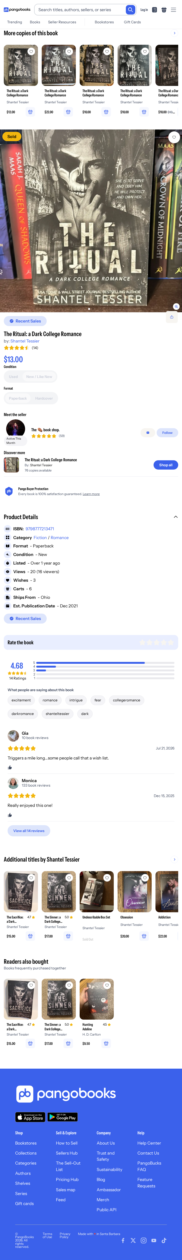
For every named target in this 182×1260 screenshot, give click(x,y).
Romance (60, 537)
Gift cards (24, 1203)
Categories (25, 1163)
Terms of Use (47, 1235)
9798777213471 (40, 528)
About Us (106, 1143)
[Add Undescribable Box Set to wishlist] (107, 878)
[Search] (130, 10)
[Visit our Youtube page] (154, 1240)
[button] (91, 517)
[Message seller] (148, 432)
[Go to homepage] (17, 9)
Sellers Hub (67, 1153)
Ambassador (109, 1189)
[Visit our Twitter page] (133, 1240)
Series (21, 1193)
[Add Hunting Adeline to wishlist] (107, 985)
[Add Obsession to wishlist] (145, 878)
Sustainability (109, 1169)
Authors (23, 1173)
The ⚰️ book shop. (45, 429)
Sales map (65, 1189)
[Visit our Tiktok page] (164, 1240)
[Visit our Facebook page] (123, 1240)
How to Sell (66, 1143)
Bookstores (104, 22)
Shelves (22, 1183)
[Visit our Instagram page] (143, 1240)
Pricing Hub (67, 1179)
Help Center (149, 1143)
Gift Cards (132, 22)
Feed (61, 1199)
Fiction (40, 537)
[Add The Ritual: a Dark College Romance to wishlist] (174, 137)
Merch (103, 1199)
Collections (25, 1153)
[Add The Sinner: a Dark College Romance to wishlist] (69, 878)
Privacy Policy (65, 1235)
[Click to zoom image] (91, 220)
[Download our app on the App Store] (30, 1117)
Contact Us (148, 1153)
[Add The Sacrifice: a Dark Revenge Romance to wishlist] (31, 878)
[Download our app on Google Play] (62, 1116)
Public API (106, 1209)
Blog (101, 1179)
